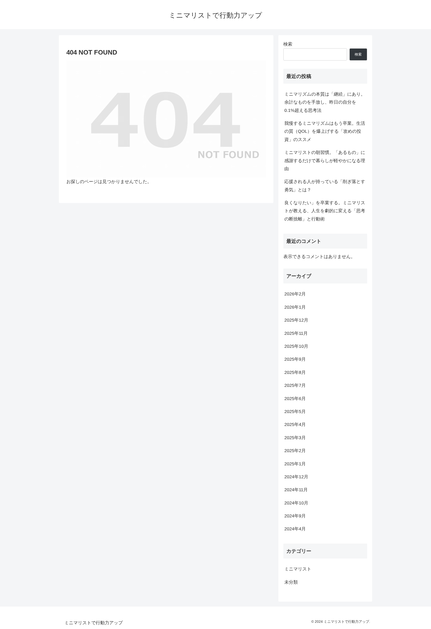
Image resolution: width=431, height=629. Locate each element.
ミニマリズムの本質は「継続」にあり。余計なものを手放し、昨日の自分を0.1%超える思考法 (324, 102)
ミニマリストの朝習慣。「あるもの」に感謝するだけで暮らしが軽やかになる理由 (324, 160)
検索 (287, 44)
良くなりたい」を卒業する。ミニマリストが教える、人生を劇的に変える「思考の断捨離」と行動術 (324, 210)
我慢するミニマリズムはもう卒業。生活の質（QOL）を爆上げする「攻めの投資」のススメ (324, 131)
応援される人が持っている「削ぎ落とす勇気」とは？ (324, 185)
